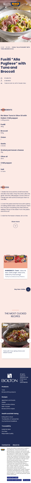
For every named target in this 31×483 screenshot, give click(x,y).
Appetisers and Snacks (8, 400)
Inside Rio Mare (6, 429)
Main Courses (6, 406)
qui (24, 463)
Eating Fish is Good (7, 417)
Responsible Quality (7, 433)
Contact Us (6, 445)
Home (2, 47)
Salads (4, 402)
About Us (16, 445)
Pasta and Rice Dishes (8, 404)
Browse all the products (9, 392)
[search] (26, 4)
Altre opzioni (26, 480)
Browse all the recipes (8, 408)
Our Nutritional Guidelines (9, 421)
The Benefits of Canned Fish (10, 419)
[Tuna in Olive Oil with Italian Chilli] (15, 262)
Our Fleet (4, 431)
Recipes (8, 47)
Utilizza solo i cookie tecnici (14, 480)
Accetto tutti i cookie (12, 477)
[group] (15, 341)
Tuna (3, 390)
